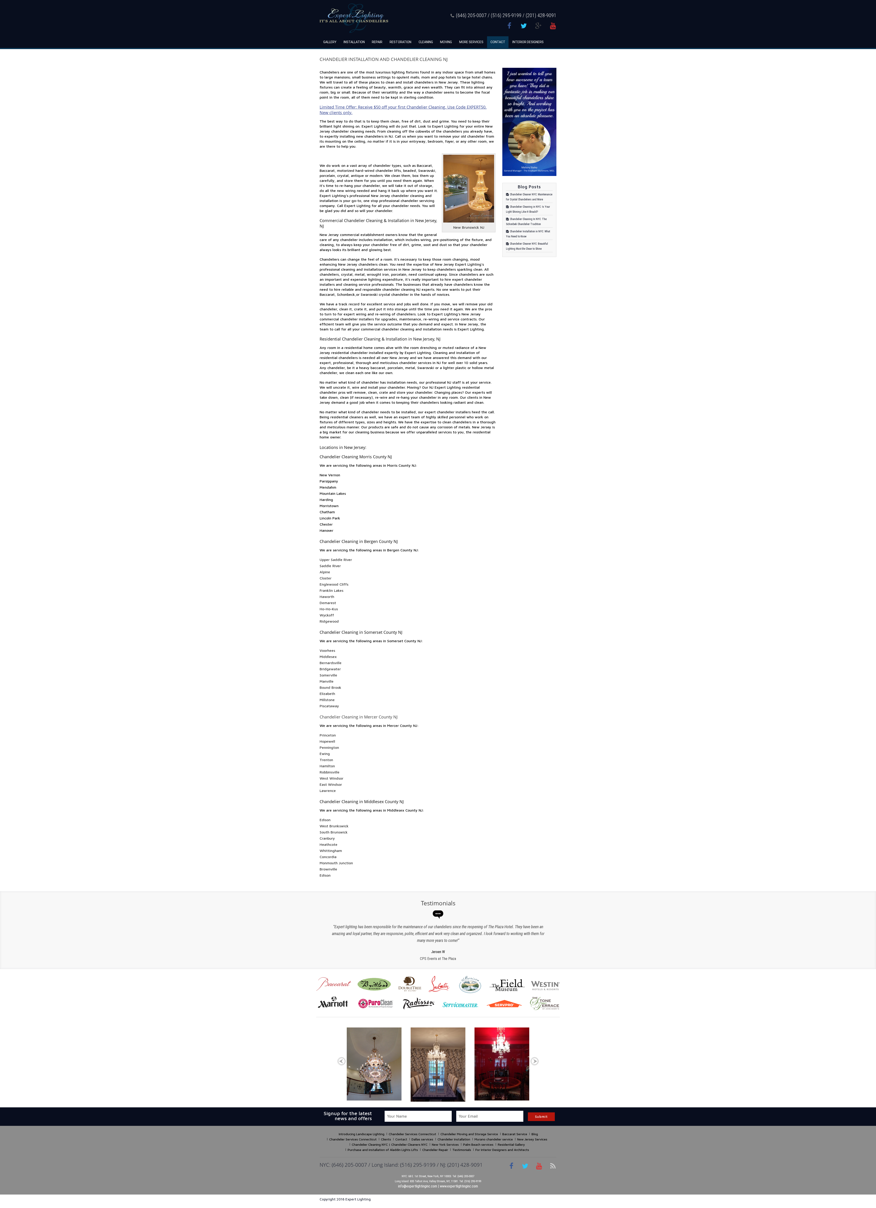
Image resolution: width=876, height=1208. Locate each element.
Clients (386, 1139)
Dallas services (422, 1139)
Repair (377, 42)
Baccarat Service (514, 1134)
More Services (471, 42)
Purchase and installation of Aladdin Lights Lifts (383, 1150)
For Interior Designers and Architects (502, 1150)
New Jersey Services (532, 1139)
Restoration (400, 42)
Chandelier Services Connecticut (412, 1134)
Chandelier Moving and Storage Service (469, 1134)
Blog (535, 1134)
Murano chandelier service (493, 1139)
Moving (446, 42)
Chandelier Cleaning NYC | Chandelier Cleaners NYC (390, 1144)
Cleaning (426, 42)
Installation (354, 42)
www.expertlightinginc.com (459, 1186)
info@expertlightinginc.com (417, 1186)
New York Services (445, 1144)
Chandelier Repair (435, 1150)
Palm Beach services (478, 1144)
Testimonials (461, 1150)
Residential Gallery (511, 1144)
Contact (497, 42)
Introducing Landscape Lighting (361, 1134)
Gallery (329, 42)
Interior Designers (528, 42)
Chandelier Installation (454, 1139)
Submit (541, 1117)
